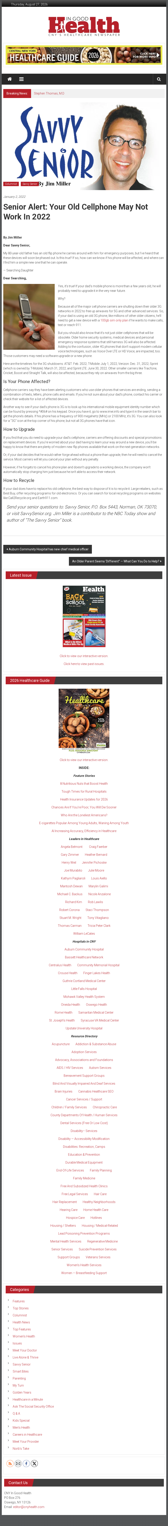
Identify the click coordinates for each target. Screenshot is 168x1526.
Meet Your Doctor (25, 1350)
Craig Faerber (98, 847)
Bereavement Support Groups (84, 1075)
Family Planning (101, 1170)
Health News (21, 1322)
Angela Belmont (71, 847)
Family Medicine (84, 1178)
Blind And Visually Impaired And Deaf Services (84, 1083)
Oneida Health (70, 1004)
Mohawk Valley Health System (84, 996)
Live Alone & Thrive (25, 1357)
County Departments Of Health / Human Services (84, 1115)
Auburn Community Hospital (84, 949)
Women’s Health (24, 1336)
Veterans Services (98, 1257)
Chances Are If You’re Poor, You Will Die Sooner (84, 807)
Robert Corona (69, 910)
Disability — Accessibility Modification (84, 1139)
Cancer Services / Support (84, 1099)
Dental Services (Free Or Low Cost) (84, 1123)
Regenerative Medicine (102, 1241)
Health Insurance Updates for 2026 (84, 799)
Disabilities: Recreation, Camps (84, 1146)
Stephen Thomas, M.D (49, 93)
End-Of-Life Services (70, 1170)
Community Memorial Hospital (98, 965)
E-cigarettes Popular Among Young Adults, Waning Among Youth (84, 823)
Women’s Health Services (84, 1265)
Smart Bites (21, 1371)
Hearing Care (68, 1210)
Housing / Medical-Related (100, 1225)
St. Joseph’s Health (62, 1020)
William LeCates (84, 933)
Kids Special (21, 1420)
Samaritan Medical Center (96, 1012)
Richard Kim (73, 902)
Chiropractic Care (105, 1107)
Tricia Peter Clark (99, 925)
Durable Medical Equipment (84, 1162)
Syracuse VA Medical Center (100, 1020)
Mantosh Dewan (71, 886)
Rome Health (63, 1012)
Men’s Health (21, 1427)
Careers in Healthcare (27, 1434)
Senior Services (62, 1249)
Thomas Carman (70, 925)
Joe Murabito (73, 870)
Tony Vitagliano (98, 918)
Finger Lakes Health (96, 973)
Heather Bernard (96, 854)
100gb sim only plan (114, 320)
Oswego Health (96, 1004)
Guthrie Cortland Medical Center (84, 981)
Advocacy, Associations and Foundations (84, 1060)
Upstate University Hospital (84, 1028)
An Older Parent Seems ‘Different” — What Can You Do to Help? (115, 561)
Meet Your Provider (26, 1441)
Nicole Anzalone (99, 894)
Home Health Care (95, 1210)
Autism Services (100, 1068)
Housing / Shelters (63, 1225)
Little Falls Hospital (84, 989)
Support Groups (69, 1257)
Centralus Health (60, 965)
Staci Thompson (97, 910)
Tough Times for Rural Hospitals (84, 791)
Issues (17, 1343)
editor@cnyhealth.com (28, 1507)
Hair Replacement (64, 1202)
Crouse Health (67, 973)
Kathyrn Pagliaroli (73, 878)
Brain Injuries (63, 1091)
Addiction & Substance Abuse (95, 1044)
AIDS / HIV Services (70, 1068)
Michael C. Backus (69, 894)
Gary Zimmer (70, 854)
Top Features (22, 1329)
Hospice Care (75, 1217)
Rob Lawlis (95, 902)
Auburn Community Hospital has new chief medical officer (49, 549)
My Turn (18, 1385)
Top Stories (21, 1308)
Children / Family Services (69, 1107)
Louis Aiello (99, 878)
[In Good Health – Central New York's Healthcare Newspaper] (9, 79)
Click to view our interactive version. (84, 656)
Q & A (16, 1413)
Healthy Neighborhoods (99, 1202)
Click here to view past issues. (84, 664)
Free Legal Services (75, 1194)
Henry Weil (69, 862)
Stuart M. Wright (70, 918)
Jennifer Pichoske (94, 862)
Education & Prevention (84, 1154)
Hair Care (100, 1194)
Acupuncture (61, 1044)
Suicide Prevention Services (98, 1249)
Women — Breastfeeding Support (84, 1273)
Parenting (19, 1378)
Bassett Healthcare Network (84, 957)
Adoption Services (84, 1052)
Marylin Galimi (98, 886)
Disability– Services (84, 1131)
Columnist (11, 183)
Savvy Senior (30, 183)
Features (19, 1301)
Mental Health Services (65, 1241)
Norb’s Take (21, 1448)
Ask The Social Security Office (33, 1406)
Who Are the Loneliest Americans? (84, 815)
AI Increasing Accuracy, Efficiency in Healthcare (84, 831)
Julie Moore (96, 870)
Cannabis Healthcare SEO (96, 1091)
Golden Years (22, 1392)
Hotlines (96, 1217)
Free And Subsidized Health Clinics (84, 1186)
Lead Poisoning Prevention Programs (84, 1233)
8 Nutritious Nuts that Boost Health (84, 783)
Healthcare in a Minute (28, 1399)
